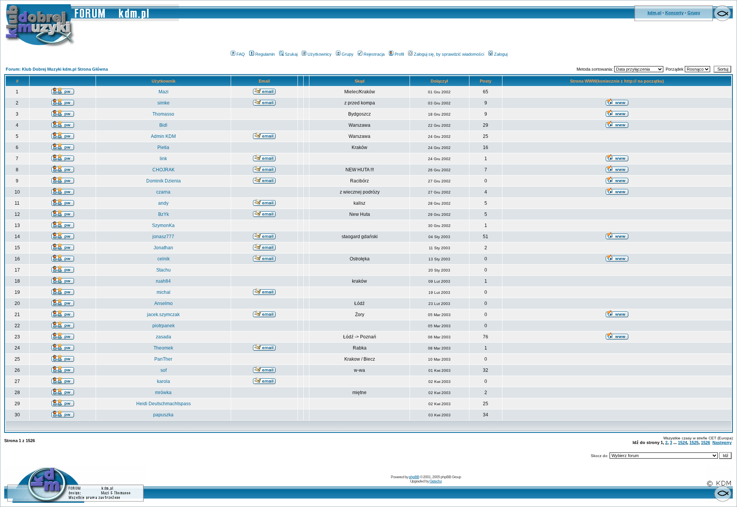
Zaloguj (500, 54)
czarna (163, 192)
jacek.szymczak (163, 314)
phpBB (414, 477)
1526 (705, 442)
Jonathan (163, 247)
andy (163, 203)
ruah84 (163, 281)
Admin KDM (163, 136)
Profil (399, 54)
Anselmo (163, 303)
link (163, 158)
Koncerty (674, 12)
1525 (694, 442)
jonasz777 (163, 236)
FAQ (240, 54)
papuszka (163, 415)
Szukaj (291, 54)
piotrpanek (163, 325)
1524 (682, 442)
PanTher (163, 359)
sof (163, 370)
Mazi (164, 91)
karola (163, 381)
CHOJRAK (163, 169)
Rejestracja (374, 54)
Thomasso (163, 114)
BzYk (163, 214)
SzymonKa (163, 225)
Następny (722, 442)
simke (163, 103)
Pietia (163, 147)
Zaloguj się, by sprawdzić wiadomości (449, 54)
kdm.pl (654, 12)
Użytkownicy (319, 54)
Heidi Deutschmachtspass (163, 403)
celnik (163, 259)
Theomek (163, 348)
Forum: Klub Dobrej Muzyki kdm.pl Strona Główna (57, 69)
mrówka (163, 392)
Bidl (163, 125)
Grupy (693, 12)
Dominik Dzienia (163, 181)
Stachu (163, 270)
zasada (163, 337)
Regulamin (265, 54)
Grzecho (436, 481)
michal (163, 292)
